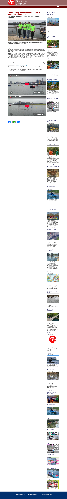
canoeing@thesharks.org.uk (22, 65)
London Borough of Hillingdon (34, 44)
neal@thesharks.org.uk (48, 494)
